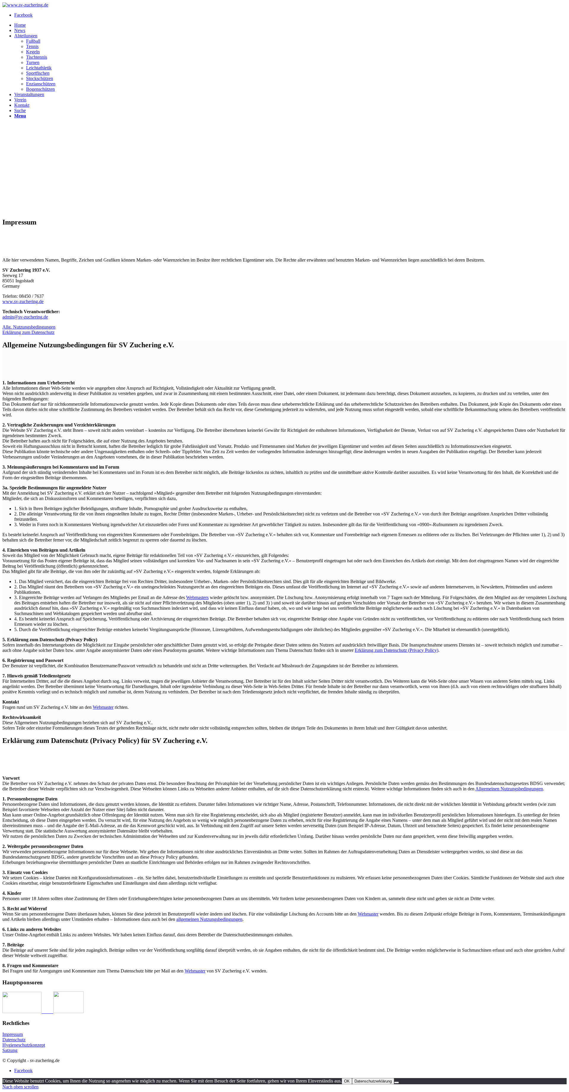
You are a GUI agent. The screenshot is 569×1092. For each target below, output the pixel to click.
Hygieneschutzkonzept (23, 1045)
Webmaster (103, 707)
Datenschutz (13, 1039)
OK (347, 1081)
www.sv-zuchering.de (23, 301)
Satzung (9, 1050)
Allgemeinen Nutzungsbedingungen (509, 788)
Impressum (12, 1034)
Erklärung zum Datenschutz (28, 332)
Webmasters (197, 597)
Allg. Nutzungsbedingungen (28, 326)
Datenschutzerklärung (373, 1081)
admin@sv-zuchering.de (25, 316)
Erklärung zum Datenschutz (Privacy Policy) (396, 650)
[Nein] (396, 1082)
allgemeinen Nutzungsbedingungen (209, 919)
